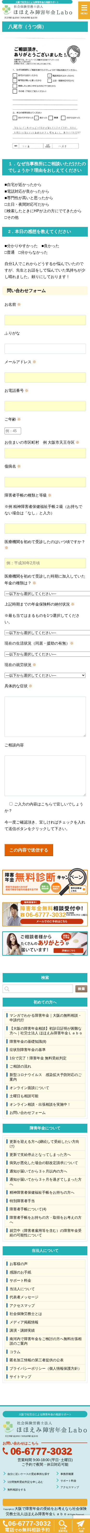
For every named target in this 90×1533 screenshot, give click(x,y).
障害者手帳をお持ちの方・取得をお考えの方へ (46, 1219)
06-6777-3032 (41, 1451)
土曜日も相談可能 (24, 1096)
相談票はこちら (45, 1502)
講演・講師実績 (22, 1330)
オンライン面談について (29, 1088)
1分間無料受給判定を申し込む (25, 1481)
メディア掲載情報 (24, 1322)
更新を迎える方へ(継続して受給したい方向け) (44, 1143)
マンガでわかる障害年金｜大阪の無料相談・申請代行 (46, 1017)
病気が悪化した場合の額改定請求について (44, 1163)
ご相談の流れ (20, 1066)
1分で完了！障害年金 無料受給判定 (38, 1058)
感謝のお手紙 (20, 1272)
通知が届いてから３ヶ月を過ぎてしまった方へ (46, 1181)
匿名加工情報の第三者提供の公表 (37, 1360)
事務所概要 (67, 1473)
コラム (15, 1352)
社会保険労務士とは (26, 1314)
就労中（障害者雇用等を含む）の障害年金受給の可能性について (46, 1232)
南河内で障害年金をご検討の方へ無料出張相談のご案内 (46, 1341)
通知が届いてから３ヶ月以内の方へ (38, 1171)
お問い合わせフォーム (28, 1113)
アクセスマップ (22, 1305)
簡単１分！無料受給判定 (63, 1526)
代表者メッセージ (24, 1297)
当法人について (22, 1289)
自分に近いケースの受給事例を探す (28, 1473)
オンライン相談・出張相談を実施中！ (40, 1104)
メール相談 (81, 1526)
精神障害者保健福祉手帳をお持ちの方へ (42, 1192)
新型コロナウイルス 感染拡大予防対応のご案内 (46, 1077)
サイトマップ (20, 1377)
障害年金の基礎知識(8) (28, 1041)
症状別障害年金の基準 (28, 1050)
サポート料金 (20, 1280)
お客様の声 (19, 1264)
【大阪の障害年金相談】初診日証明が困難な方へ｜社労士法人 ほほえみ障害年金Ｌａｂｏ (46, 1030)
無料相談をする (16, 1489)
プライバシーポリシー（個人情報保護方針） (46, 1368)
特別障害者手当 (22, 1201)
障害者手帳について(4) (28, 1209)
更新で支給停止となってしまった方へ (40, 1154)
